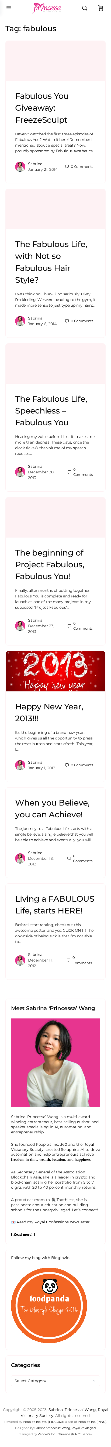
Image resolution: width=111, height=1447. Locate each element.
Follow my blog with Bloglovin (40, 1257)
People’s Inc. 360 (51, 1144)
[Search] (86, 8)
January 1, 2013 (41, 768)
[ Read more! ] (23, 1234)
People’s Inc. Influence (54, 1434)
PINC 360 (56, 1422)
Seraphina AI (72, 1149)
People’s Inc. (87, 1422)
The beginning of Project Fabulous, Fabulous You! (49, 564)
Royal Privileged (84, 1428)
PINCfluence (81, 1434)
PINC (101, 1422)
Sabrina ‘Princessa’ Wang (72, 1409)
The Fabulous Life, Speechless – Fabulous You (51, 410)
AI (56, 1127)
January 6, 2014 (42, 323)
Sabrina (35, 163)
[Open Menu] (8, 7)
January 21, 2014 (43, 169)
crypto (81, 1177)
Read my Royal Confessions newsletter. (54, 1222)
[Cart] (100, 8)
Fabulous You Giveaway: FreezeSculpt (42, 108)
